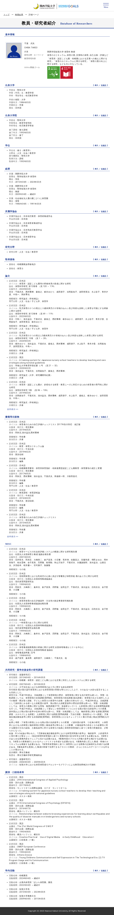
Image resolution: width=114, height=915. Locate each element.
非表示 (103, 85)
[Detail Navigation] (106, 5)
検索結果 (19, 14)
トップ (6, 14)
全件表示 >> (12, 409)
